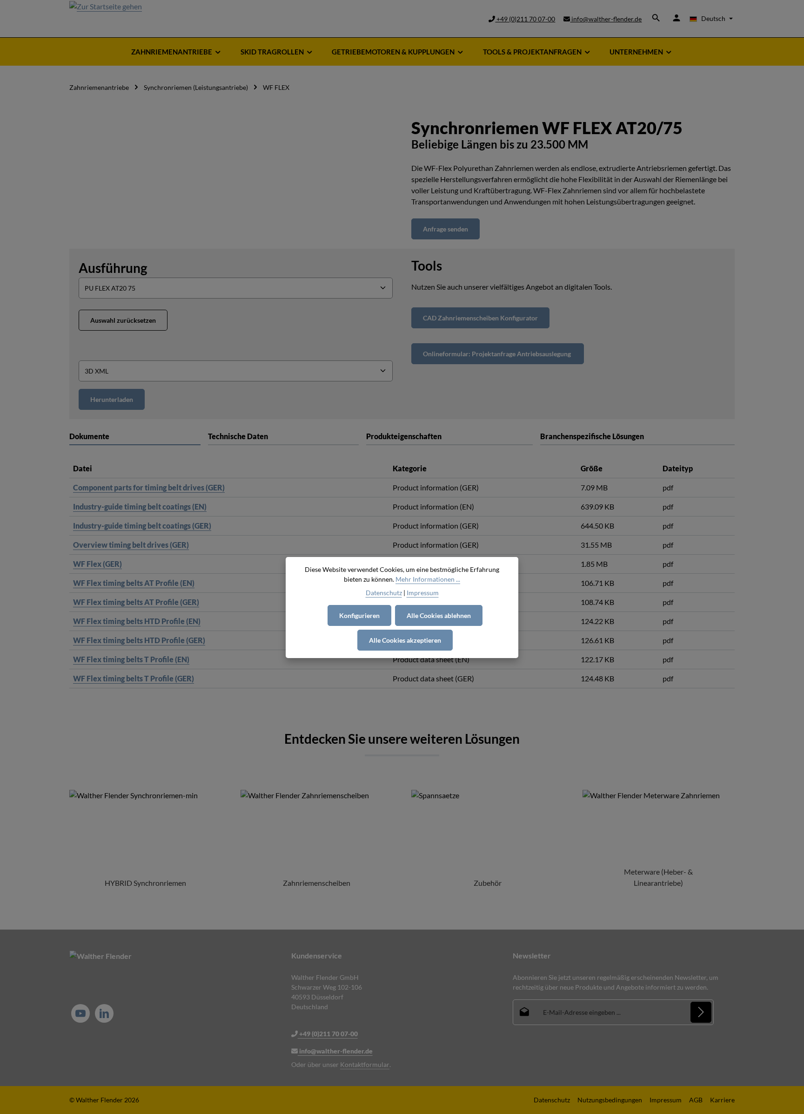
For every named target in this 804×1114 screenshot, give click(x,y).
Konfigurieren (359, 615)
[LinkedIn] (104, 1013)
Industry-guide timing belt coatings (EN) (140, 506)
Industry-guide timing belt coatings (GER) (142, 525)
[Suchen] (656, 17)
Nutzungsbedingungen (609, 1100)
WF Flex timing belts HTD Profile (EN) (137, 621)
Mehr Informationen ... (427, 579)
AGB (696, 1100)
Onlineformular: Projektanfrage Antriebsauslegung (497, 354)
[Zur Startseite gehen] (105, 18)
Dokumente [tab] (89, 436)
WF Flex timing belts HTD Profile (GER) (139, 640)
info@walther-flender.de (606, 19)
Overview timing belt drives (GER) (131, 544)
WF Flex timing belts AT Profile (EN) (133, 582)
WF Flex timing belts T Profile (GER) (133, 678)
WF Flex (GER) (97, 563)
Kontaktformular (364, 1064)
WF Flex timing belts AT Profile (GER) (136, 602)
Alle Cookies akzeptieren (405, 640)
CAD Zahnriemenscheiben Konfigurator (480, 318)
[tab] (283, 436)
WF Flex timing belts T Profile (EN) (131, 659)
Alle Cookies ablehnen (439, 615)
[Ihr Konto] (676, 17)
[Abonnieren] (700, 1012)
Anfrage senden (445, 229)
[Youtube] (80, 1013)
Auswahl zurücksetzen (123, 320)
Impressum (666, 1100)
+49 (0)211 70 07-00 (525, 19)
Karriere (722, 1100)
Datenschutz (552, 1100)
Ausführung (113, 267)
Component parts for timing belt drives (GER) (149, 487)
